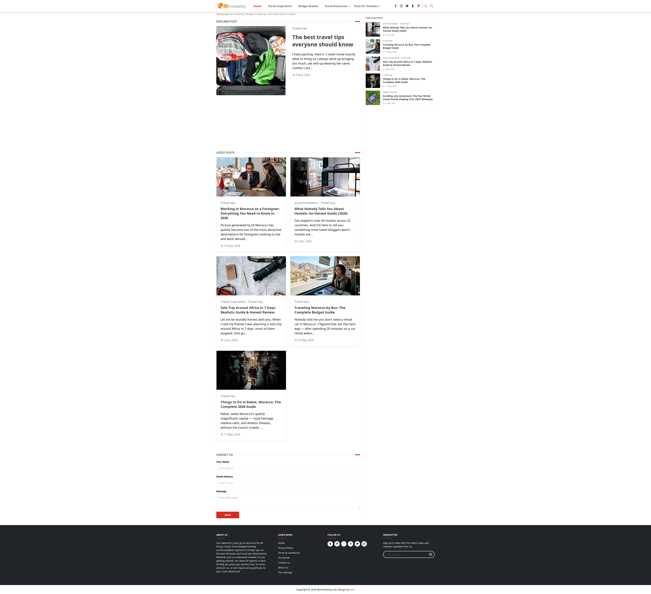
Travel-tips (299, 28)
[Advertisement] (288, 123)
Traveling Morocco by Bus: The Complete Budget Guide (319, 310)
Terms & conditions (289, 552)
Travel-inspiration (233, 302)
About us (283, 567)
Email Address (224, 476)
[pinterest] (418, 6)
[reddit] (390, 6)
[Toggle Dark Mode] (426, 6)
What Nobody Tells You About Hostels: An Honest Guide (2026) (321, 211)
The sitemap (285, 572)
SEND (228, 515)
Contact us (284, 562)
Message (221, 491)
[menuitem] (257, 6)
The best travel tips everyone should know (322, 40)
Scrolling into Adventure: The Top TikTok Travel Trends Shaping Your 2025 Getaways (408, 97)
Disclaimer (284, 557)
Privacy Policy (285, 547)
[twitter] (407, 6)
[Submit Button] (430, 554)
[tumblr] (413, 6)
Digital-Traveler (390, 92)
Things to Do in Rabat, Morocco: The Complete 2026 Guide (251, 404)
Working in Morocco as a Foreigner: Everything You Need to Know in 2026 (250, 213)
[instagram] (401, 6)
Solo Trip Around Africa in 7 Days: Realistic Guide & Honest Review (248, 310)
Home (281, 543)
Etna (352, 589)
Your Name (222, 461)
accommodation (306, 203)
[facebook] (395, 6)
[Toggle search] (432, 6)
